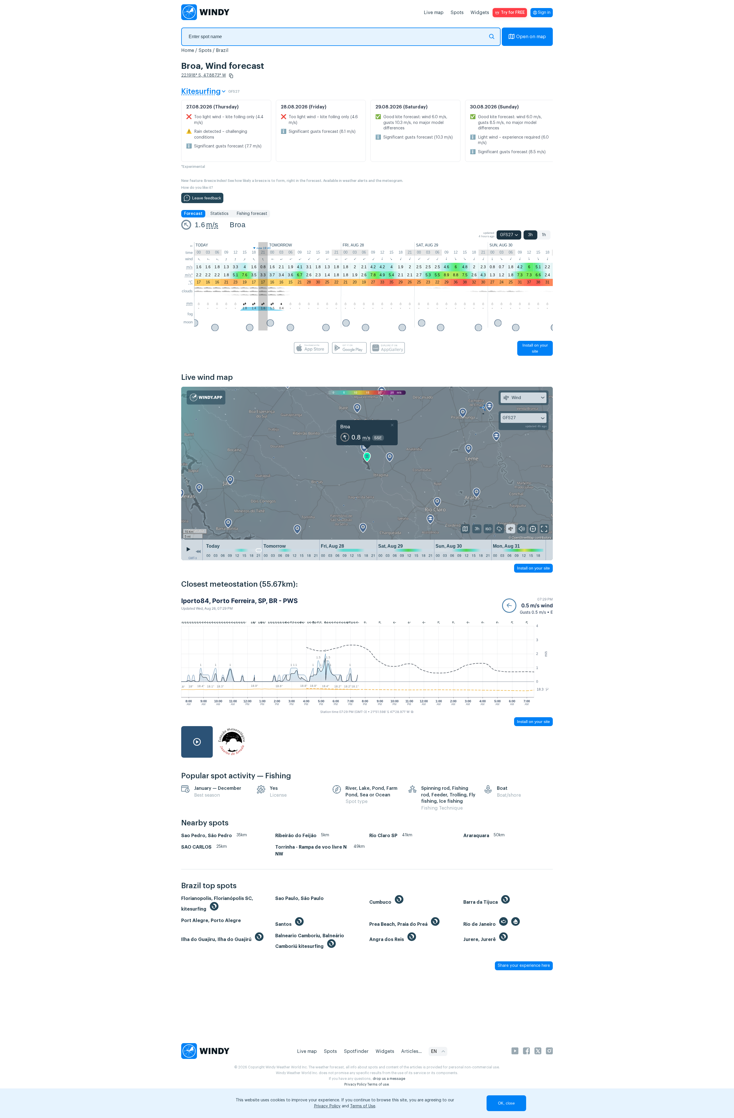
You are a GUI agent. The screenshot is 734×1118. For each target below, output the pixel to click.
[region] (367, 463)
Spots (457, 12)
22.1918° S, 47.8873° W (203, 75)
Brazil (222, 50)
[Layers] (465, 528)
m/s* (189, 275)
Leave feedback (206, 198)
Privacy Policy (355, 1084)
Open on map (531, 36)
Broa (237, 225)
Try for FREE (513, 13)
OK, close (506, 1103)
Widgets (480, 12)
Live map (434, 12)
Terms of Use (362, 1106)
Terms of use (378, 1084)
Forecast (193, 214)
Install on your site (535, 348)
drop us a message (389, 1078)
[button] (231, 76)
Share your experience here (524, 966)
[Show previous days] (198, 551)
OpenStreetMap (523, 537)
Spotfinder (356, 1051)
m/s (212, 225)
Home (187, 50)
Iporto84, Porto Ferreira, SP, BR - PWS (239, 600)
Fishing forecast (252, 214)
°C (191, 282)
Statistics (219, 214)
